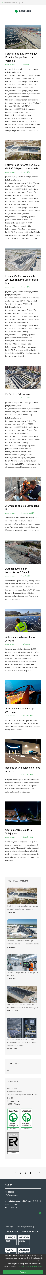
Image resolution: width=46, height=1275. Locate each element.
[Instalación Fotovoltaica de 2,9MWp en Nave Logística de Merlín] (23, 259)
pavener (12, 64)
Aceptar (23, 1272)
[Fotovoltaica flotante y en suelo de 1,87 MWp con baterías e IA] (23, 150)
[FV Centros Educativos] (23, 377)
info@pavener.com (10, 3)
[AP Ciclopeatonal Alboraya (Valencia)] (23, 692)
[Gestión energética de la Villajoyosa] (23, 813)
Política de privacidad (24, 1227)
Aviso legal (9, 1227)
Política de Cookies (23, 1267)
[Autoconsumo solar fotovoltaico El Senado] (23, 551)
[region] (23, 1264)
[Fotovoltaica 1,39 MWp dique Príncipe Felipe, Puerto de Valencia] (23, 37)
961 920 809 (12, 1089)
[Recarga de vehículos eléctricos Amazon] (23, 751)
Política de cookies (12, 1231)
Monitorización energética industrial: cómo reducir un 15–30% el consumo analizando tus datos (21, 1042)
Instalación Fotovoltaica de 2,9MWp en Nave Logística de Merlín (21, 280)
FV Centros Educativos (17, 394)
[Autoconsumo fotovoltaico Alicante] (23, 620)
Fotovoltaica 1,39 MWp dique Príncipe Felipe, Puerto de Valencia (21, 57)
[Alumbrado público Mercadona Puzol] (23, 488)
